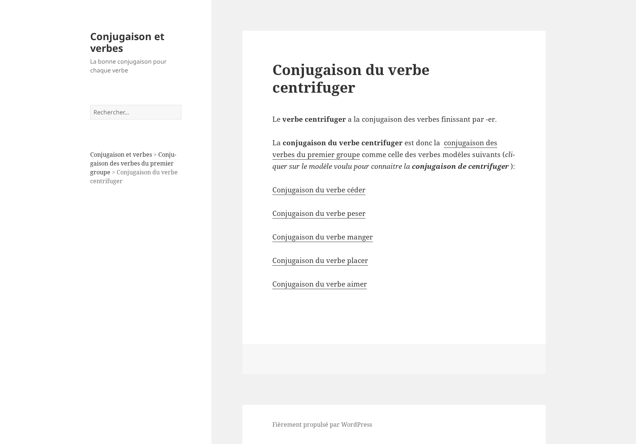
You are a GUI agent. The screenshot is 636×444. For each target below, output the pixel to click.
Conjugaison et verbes (127, 42)
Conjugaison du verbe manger (322, 237)
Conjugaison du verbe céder (318, 190)
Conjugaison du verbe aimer (319, 284)
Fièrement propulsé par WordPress (322, 424)
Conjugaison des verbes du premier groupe (133, 163)
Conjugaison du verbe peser (318, 213)
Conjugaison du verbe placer (320, 260)
